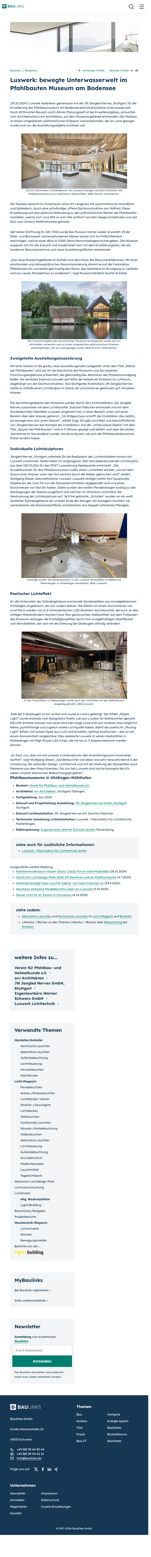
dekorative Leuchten (36, 916)
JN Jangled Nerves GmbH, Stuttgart (101, 803)
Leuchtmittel (29, 1169)
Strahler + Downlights (35, 1105)
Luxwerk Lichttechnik (35, 1003)
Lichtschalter (29, 1228)
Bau (79, 1414)
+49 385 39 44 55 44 (30, 1449)
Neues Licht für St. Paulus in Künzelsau (43, 895)
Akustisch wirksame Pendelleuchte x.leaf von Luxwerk (54, 889)
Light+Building (30, 1205)
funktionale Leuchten (35, 1122)
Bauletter (21, 1341)
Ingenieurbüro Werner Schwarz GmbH (68, 829)
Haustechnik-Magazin (31, 1222)
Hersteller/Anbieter (29, 1040)
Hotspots (113, 1414)
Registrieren (18, 1506)
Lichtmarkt (22, 1193)
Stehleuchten (29, 1116)
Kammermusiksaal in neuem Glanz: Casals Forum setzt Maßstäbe (62, 871)
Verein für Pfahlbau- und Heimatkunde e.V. (59, 785)
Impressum (49, 1493)
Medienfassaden (32, 1164)
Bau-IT (81, 1441)
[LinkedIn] (50, 1469)
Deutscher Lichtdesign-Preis (34, 1181)
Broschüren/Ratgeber (30, 1211)
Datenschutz (50, 1500)
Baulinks (15, 70)
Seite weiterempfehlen (30, 1300)
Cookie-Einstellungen (56, 1506)
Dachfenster (29, 1075)
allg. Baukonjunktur (35, 1199)
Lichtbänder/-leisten (35, 1099)
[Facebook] (44, 1469)
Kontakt (16, 1513)
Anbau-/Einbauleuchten (37, 1093)
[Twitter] (37, 1469)
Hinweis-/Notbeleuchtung (38, 1128)
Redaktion (31, 70)
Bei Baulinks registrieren (32, 1290)
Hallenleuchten (31, 1134)
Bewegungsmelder (33, 1240)
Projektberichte (25, 1217)
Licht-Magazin (103, 916)
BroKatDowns (117, 1434)
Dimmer (26, 1234)
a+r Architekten (45, 791)
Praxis (80, 1434)
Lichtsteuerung (31, 1063)
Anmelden (17, 1500)
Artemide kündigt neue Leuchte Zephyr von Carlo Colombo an (60, 883)
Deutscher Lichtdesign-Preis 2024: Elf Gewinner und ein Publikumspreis (66, 877)
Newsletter (17, 1493)
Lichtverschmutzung (29, 1187)
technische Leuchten (73, 916)
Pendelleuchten (31, 1087)
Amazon (28, 926)
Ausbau (81, 1421)
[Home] (41, 1409)
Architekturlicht (31, 1158)
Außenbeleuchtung (34, 1058)
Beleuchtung (113, 922)
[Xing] (57, 1469)
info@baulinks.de (29, 1458)
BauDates (114, 1427)
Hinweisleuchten (32, 1069)
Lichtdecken (29, 1111)
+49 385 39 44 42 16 (30, 1454)
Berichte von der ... (28, 1246)
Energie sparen (118, 1421)
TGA (79, 1427)
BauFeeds (114, 1441)
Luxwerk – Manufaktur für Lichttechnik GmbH (54, 851)
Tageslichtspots (31, 1175)
